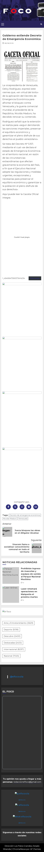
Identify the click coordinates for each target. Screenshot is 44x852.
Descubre (12, 636)
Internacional (14, 649)
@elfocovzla (16, 676)
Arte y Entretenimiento (18, 623)
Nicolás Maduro (9, 519)
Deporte (11, 629)
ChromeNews (19, 849)
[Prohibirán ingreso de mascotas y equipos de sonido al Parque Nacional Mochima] (10, 575)
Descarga (34, 278)
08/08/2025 (9, 43)
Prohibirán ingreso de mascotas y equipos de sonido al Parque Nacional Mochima (31, 574)
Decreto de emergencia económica (25, 515)
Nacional (11, 656)
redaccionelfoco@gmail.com (27, 782)
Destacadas (13, 643)
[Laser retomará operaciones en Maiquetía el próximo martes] (10, 594)
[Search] (41, 24)
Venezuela (22, 519)
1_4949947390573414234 (13, 278)
